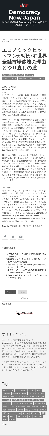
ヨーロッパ (6, 403)
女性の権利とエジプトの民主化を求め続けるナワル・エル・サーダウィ (26, 266)
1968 (33, 400)
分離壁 (24, 393)
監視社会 (43, 406)
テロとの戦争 (22, 416)
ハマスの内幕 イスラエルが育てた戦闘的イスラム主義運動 (26, 255)
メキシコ (13, 416)
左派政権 (22, 400)
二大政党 (35, 410)
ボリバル (26, 413)
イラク (5, 420)
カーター (32, 390)
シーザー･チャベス (14, 413)
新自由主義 (22, 78)
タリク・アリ (34, 397)
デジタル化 (28, 403)
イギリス (40, 400)
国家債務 (11, 75)
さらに (24, 298)
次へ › (23, 292)
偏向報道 (20, 410)
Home (4, 39)
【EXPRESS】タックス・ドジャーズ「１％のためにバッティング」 (27, 276)
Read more (7, 188)
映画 (4, 413)
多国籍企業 (19, 75)
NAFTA (5, 416)
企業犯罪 (43, 410)
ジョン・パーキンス (9, 78)
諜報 (43, 413)
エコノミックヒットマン (36, 78)
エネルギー (32, 393)
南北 (4, 75)
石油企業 (14, 397)
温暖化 (27, 410)
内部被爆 (12, 420)
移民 (35, 416)
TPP (28, 406)
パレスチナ (6, 393)
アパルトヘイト (8, 390)
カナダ (37, 413)
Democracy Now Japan (24, 15)
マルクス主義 (23, 397)
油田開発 (41, 393)
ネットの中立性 (39, 403)
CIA (32, 413)
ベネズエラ (6, 400)
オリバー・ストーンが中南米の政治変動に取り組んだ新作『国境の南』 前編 (26, 271)
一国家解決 (16, 393)
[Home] (24, 5)
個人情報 (35, 406)
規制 (42, 397)
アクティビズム (17, 403)
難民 (40, 416)
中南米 (14, 400)
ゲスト (39, 390)
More (4, 424)
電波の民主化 (20, 406)
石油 (28, 400)
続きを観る (7, 304)
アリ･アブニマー (21, 390)
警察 (4, 410)
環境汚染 (6, 397)
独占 (12, 406)
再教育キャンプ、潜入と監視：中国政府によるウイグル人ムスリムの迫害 (26, 260)
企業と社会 (29, 75)
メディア (6, 406)
